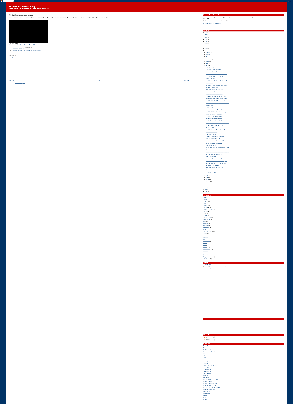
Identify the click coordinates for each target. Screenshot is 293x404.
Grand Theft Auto (207, 217)
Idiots (204, 221)
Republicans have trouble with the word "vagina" (216, 96)
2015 (206, 43)
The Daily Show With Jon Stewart (210, 379)
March (207, 179)
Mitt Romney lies (209, 170)
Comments (207, 339)
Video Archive (41, 44)
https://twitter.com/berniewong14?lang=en (212, 23)
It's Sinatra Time (209, 105)
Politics (24, 50)
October (208, 56)
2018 (206, 37)
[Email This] (25, 47)
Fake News (205, 211)
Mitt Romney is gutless (211, 149)
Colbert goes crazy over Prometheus (214, 118)
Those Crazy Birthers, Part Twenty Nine (214, 89)
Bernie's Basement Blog (22, 6)
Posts (206, 337)
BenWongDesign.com (208, 345)
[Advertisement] (20, 69)
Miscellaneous (206, 227)
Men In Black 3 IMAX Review (212, 165)
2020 (206, 32)
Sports (204, 245)
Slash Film (205, 375)
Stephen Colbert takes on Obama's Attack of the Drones (218, 158)
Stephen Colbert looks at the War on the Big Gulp (216, 161)
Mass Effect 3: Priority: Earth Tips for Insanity (216, 112)
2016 (206, 41)
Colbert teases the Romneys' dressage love (215, 91)
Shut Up (205, 243)
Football (205, 215)
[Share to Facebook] (30, 47)
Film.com (205, 359)
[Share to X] (28, 47)
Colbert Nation (206, 355)
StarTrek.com (206, 377)
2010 (206, 189)
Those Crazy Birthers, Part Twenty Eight (214, 167)
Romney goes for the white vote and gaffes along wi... (217, 123)
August (207, 61)
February (208, 181)
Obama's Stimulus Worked (211, 156)
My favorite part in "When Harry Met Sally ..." (216, 76)
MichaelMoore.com (207, 371)
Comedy (13, 50)
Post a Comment (12, 57)
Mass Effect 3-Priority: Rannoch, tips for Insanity (216, 80)
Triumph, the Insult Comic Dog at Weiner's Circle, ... (217, 103)
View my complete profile (208, 268)
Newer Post (11, 80)
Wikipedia (205, 395)
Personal (205, 233)
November (208, 54)
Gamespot (205, 363)
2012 (206, 50)
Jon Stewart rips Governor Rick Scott (214, 109)
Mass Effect (206, 225)
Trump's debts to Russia (208, 256)
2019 (206, 34)
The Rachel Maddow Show (209, 389)
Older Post (186, 80)
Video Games (206, 258)
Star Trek (205, 247)
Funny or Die (206, 361)
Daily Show (205, 207)
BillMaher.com (206, 347)
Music (204, 229)
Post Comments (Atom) (20, 83)
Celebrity (205, 203)
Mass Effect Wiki (207, 367)
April (207, 177)
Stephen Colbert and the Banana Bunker (214, 114)
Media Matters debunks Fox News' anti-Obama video (217, 152)
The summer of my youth (211, 172)
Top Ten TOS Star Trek (208, 253)
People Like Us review (210, 67)
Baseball (205, 197)
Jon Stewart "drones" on (211, 127)
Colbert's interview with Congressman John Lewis (216, 140)
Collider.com (206, 357)
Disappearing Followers (208, 209)
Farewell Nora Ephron (210, 78)
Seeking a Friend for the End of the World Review (216, 74)
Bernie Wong (208, 264)
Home (99, 80)
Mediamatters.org (207, 369)
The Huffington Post (207, 381)
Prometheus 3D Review (211, 134)
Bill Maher (205, 201)
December (208, 52)
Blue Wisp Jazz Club (207, 349)
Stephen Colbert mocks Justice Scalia (214, 71)
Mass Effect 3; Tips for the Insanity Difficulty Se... (217, 129)
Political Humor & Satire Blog (32, 44)
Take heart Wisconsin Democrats (213, 138)
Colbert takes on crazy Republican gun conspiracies (217, 85)
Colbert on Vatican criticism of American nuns (216, 120)
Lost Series (205, 223)
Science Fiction (206, 241)
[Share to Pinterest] (31, 47)
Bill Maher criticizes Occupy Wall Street (214, 125)
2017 (206, 39)
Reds (204, 239)
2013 (206, 48)
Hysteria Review (209, 107)
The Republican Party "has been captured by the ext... (218, 147)
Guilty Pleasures (206, 219)
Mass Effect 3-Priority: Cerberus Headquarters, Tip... (217, 100)
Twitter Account (206, 393)
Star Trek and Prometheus (211, 132)
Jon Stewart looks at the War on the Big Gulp (216, 163)
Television (39, 50)
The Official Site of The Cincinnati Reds (212, 387)
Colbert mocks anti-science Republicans (214, 143)
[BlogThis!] (27, 47)
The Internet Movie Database (209, 385)
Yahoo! (204, 397)
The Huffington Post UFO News (210, 383)
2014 (206, 46)
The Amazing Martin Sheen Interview (214, 116)
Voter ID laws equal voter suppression (214, 69)
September (208, 59)
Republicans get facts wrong (212, 87)
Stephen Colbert (34, 50)
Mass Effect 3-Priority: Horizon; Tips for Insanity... (217, 98)
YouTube (205, 399)
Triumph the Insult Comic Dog (209, 255)
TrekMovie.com (206, 391)
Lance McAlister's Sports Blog (209, 365)
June (207, 65)
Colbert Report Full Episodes (20, 44)
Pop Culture (28, 50)
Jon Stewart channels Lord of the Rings (214, 94)
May (207, 175)
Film (204, 213)
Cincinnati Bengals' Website (209, 351)
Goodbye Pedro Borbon (211, 145)
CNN (204, 353)
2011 (206, 187)
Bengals (205, 199)
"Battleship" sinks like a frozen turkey (214, 154)
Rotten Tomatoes (207, 373)
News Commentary (18, 50)
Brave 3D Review (209, 83)
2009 (206, 191)
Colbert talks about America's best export (215, 136)
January (208, 184)
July (207, 63)
